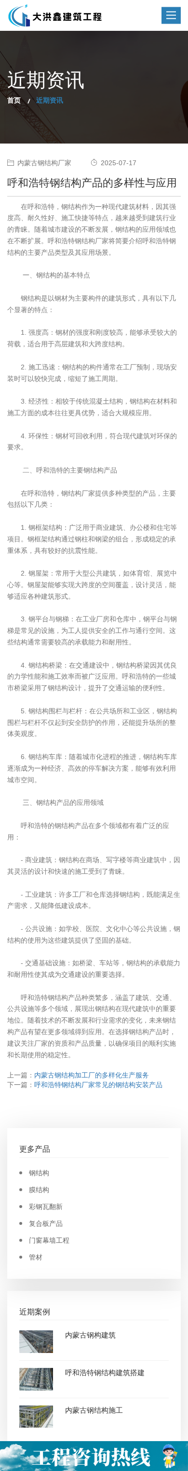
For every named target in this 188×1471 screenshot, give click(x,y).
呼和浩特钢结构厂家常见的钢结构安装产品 (98, 1085)
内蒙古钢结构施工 (94, 1410)
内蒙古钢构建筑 (90, 1335)
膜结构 (39, 1190)
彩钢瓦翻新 (46, 1206)
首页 (14, 100)
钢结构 (39, 1173)
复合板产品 (46, 1223)
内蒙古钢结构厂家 (44, 163)
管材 (35, 1257)
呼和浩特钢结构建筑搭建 (105, 1372)
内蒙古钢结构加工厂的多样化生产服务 (91, 1075)
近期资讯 (49, 100)
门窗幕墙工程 (49, 1240)
